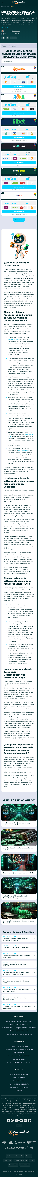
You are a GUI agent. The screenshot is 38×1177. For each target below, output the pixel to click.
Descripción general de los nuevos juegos (19, 1063)
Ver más (17, 222)
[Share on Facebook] (7, 38)
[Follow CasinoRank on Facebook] (8, 1134)
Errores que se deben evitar (18, 1060)
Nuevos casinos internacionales (18, 1069)
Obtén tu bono (19, 89)
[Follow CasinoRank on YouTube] (21, 1134)
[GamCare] (25, 1156)
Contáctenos (18, 1104)
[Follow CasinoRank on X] (16, 1134)
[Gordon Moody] (18, 1161)
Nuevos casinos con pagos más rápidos (18, 1035)
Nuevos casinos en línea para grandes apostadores (19, 1041)
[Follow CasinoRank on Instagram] (12, 1134)
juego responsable (23, 460)
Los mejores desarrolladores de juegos (19, 1076)
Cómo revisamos (18, 1091)
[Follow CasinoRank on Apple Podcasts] (29, 1134)
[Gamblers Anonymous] (16, 1156)
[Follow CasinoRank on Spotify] (25, 1134)
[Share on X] (3, 38)
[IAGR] (9, 1156)
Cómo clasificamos (18, 1094)
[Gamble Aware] (16, 1166)
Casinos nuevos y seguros (18, 1038)
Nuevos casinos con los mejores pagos (19, 1048)
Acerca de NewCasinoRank (19, 1088)
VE (17, 1139)
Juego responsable (18, 1066)
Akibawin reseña (19, 92)
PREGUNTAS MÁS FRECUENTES (18, 1098)
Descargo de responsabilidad (18, 1101)
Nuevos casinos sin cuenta (18, 1044)
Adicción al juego (18, 1073)
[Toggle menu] (2, 2)
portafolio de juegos (14, 346)
